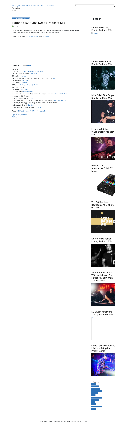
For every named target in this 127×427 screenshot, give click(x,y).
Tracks (93, 404)
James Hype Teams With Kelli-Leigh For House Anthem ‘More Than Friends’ (102, 276)
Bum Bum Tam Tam (60, 100)
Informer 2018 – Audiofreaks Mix (31, 71)
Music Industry (96, 398)
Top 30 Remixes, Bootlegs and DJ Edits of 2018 (103, 205)
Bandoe (31, 105)
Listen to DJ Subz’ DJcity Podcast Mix (38, 23)
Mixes (93, 395)
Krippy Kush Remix (61, 94)
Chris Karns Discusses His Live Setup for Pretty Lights (103, 348)
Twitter (28, 36)
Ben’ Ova (25, 80)
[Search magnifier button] (114, 6)
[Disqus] (46, 145)
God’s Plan (24, 89)
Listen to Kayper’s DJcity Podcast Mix (31, 111)
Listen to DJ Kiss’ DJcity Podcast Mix (101, 29)
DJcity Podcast (21, 115)
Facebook (34, 36)
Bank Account (28, 92)
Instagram (45, 36)
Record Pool (16, 8)
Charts (93, 384)
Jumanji (24, 83)
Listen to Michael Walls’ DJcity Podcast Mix (102, 132)
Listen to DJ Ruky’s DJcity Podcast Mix (101, 63)
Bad (54, 78)
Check (32, 98)
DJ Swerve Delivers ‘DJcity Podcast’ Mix (102, 313)
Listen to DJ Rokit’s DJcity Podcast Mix (101, 240)
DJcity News (95, 389)
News (14, 10)
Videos (93, 409)
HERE (29, 65)
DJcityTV (94, 393)
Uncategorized (96, 406)
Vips (13, 115)
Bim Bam (34, 74)
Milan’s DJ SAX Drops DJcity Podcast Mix (102, 96)
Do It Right (39, 107)
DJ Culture (95, 386)
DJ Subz (15, 117)
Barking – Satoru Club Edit (29, 85)
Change (23, 76)
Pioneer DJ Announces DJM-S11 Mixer (102, 168)
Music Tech (95, 400)
